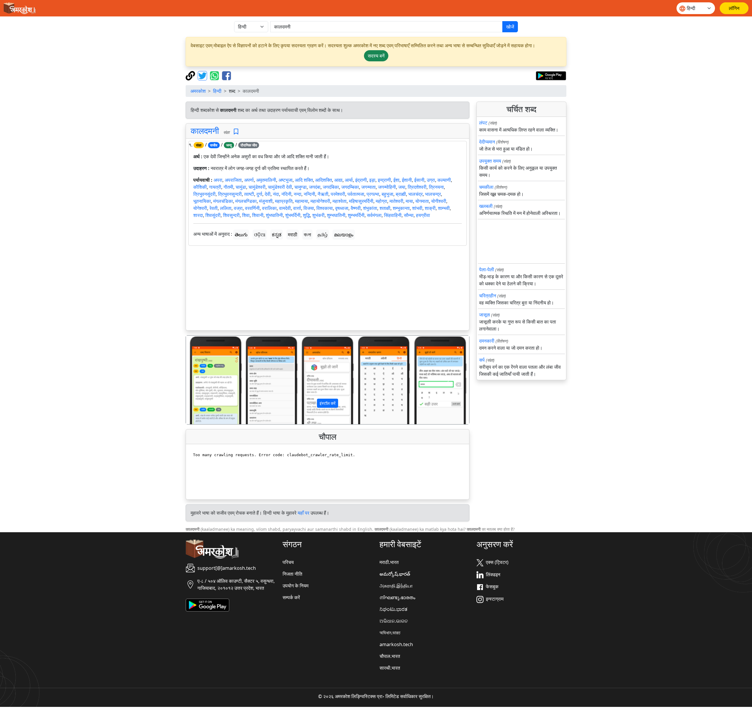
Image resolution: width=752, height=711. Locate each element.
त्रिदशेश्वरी (417, 187)
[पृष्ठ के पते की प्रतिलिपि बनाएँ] (191, 75)
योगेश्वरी (200, 208)
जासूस (484, 314)
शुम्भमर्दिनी (356, 215)
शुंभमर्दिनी (293, 215)
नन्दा (297, 194)
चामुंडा (241, 187)
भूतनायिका (202, 201)
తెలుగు (241, 234)
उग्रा (431, 180)
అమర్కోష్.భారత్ (395, 574)
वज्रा (238, 208)
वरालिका (269, 208)
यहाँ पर (303, 513)
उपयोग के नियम (295, 585)
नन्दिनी (309, 194)
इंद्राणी (361, 180)
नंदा (276, 194)
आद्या (338, 180)
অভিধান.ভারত (390, 632)
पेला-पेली (486, 269)
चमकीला (486, 187)
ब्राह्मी (401, 194)
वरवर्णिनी (252, 208)
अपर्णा (249, 180)
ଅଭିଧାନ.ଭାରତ (394, 621)
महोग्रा (381, 201)
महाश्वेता (340, 201)
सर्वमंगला (374, 215)
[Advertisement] (327, 289)
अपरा (218, 180)
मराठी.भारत (389, 562)
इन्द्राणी (384, 180)
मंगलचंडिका (223, 201)
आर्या (349, 180)
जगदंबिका (331, 187)
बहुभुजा (387, 194)
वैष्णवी (356, 208)
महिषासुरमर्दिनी (361, 201)
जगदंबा (314, 187)
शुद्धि (306, 215)
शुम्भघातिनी (336, 215)
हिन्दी (217, 91)
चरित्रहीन (487, 295)
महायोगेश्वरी (320, 201)
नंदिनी (286, 194)
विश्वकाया (324, 208)
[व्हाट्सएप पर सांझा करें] (215, 75)
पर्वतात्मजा (356, 194)
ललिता (225, 208)
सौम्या (409, 215)
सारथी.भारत (390, 668)
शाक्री (430, 208)
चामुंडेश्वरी (257, 187)
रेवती (213, 208)
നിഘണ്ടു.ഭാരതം (397, 597)
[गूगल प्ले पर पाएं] (551, 75)
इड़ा (372, 180)
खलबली (486, 206)
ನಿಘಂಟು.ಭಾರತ (393, 609)
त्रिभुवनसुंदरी (204, 194)
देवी (268, 194)
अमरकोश (198, 91)
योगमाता (422, 201)
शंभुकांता (370, 208)
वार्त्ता (297, 208)
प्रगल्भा (373, 194)
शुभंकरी (318, 215)
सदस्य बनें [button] (376, 56)
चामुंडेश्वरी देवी (280, 187)
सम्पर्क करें (291, 597)
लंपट (483, 122)
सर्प (482, 360)
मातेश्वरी (396, 201)
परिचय (288, 562)
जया (401, 187)
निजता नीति (292, 574)
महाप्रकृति (284, 201)
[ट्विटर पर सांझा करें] (203, 75)
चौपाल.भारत (390, 656)
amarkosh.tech (396, 644)
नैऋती (323, 194)
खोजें (510, 26)
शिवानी (257, 215)
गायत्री (215, 187)
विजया (308, 208)
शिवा (246, 215)
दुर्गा (259, 194)
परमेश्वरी (338, 194)
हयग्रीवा (423, 215)
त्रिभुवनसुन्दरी (230, 194)
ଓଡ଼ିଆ (259, 234)
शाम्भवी (444, 208)
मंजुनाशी (266, 201)
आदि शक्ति (304, 180)
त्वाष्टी (249, 194)
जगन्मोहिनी (387, 187)
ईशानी (407, 180)
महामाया (301, 201)
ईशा (396, 180)
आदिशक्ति (323, 180)
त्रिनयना (436, 187)
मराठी (292, 234)
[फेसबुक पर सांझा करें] (226, 75)
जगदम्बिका (350, 187)
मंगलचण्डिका (246, 201)
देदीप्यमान (487, 142)
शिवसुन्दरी (231, 215)
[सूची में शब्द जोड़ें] (236, 132)
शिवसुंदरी (213, 215)
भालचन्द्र (433, 194)
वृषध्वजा (341, 208)
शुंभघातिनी (274, 215)
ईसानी (419, 180)
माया (409, 201)
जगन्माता (368, 187)
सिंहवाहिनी (393, 215)
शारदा (198, 215)
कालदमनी (205, 130)
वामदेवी (285, 208)
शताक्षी (385, 208)
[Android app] (207, 605)
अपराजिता (233, 180)
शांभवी (417, 208)
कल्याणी (444, 180)
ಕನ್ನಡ (276, 234)
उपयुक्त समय (490, 161)
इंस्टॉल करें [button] (327, 403)
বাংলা (307, 234)
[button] (207, 380)
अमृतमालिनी (266, 180)
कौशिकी (200, 187)
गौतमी (228, 187)
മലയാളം (343, 234)
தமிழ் (323, 234)
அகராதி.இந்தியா (396, 585)
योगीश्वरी (438, 201)
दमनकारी (486, 341)
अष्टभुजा (285, 180)
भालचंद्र (415, 194)
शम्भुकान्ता (401, 208)
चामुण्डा (300, 187)
